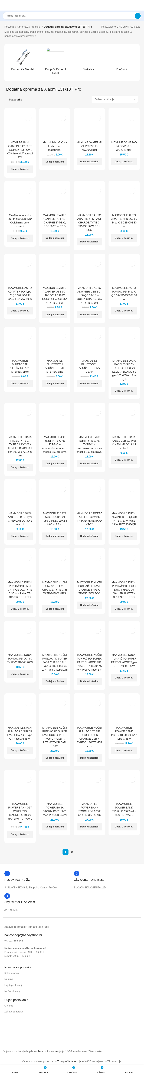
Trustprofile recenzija (69, 1061)
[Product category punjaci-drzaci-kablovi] (55, 62)
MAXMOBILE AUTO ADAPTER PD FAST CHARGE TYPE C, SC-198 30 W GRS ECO (89, 222)
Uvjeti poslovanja (13, 985)
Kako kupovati (12, 973)
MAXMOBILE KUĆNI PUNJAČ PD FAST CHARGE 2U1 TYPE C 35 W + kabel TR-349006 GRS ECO (20, 590)
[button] (20, 169)
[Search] (138, 16)
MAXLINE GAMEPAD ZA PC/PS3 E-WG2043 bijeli (89, 146)
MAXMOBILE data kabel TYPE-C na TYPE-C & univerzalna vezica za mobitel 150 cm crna (54, 444)
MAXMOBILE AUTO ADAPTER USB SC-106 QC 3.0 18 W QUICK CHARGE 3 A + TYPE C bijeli (54, 295)
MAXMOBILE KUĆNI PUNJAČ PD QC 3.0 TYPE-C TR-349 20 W (20, 658)
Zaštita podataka (13, 1011)
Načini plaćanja (12, 991)
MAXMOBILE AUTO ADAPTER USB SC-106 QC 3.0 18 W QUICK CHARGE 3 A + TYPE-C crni (89, 295)
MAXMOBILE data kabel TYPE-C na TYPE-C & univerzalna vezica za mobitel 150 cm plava (89, 444)
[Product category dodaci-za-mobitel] (22, 60)
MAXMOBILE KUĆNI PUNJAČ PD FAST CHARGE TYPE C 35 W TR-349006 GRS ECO (54, 590)
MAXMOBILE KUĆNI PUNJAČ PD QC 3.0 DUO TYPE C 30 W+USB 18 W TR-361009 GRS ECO (124, 590)
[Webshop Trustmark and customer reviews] (18, 1037)
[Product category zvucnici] (121, 60)
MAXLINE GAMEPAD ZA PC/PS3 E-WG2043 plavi (124, 146)
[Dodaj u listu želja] (28, 118)
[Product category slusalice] (88, 60)
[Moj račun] (140, 5)
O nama (8, 1005)
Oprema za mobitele (29, 26)
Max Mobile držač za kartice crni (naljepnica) (55, 146)
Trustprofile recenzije (49, 1051)
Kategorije (15, 99)
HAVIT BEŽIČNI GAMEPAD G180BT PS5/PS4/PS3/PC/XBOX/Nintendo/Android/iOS (20, 150)
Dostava (9, 978)
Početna (9, 26)
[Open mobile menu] (4, 5)
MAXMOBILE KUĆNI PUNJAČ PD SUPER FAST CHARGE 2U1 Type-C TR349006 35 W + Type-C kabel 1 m (55, 662)
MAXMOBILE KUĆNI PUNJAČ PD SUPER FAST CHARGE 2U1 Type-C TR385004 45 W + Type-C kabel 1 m (89, 662)
